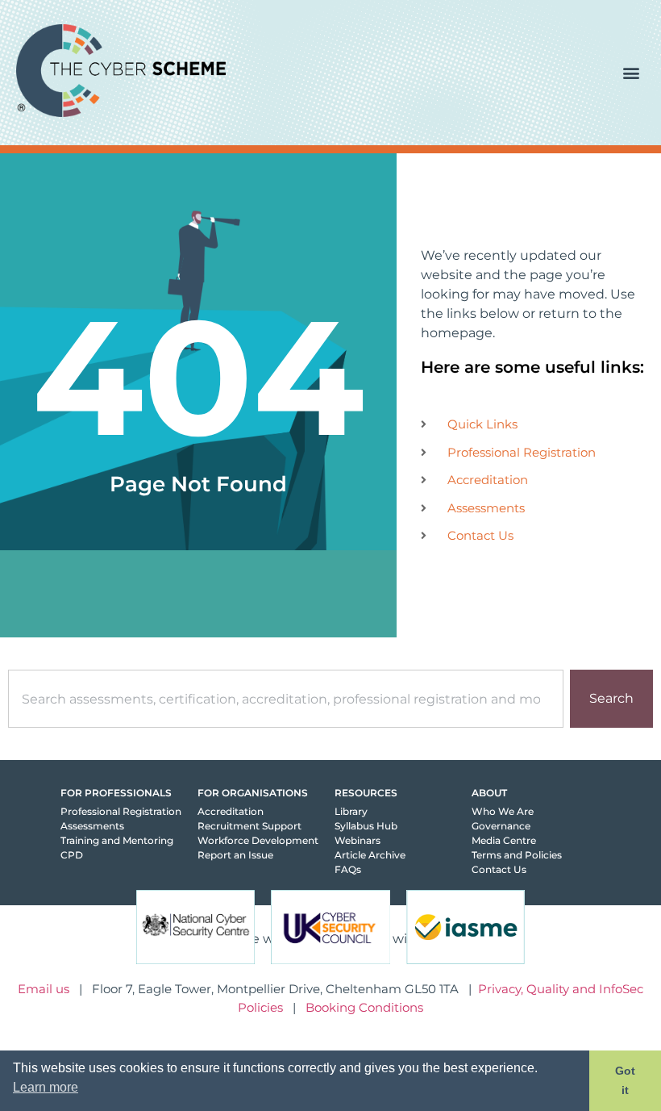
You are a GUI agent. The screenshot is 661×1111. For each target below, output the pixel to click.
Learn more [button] (45, 1087)
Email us (43, 988)
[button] (631, 73)
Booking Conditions (364, 1007)
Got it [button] (625, 1080)
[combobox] (285, 699)
